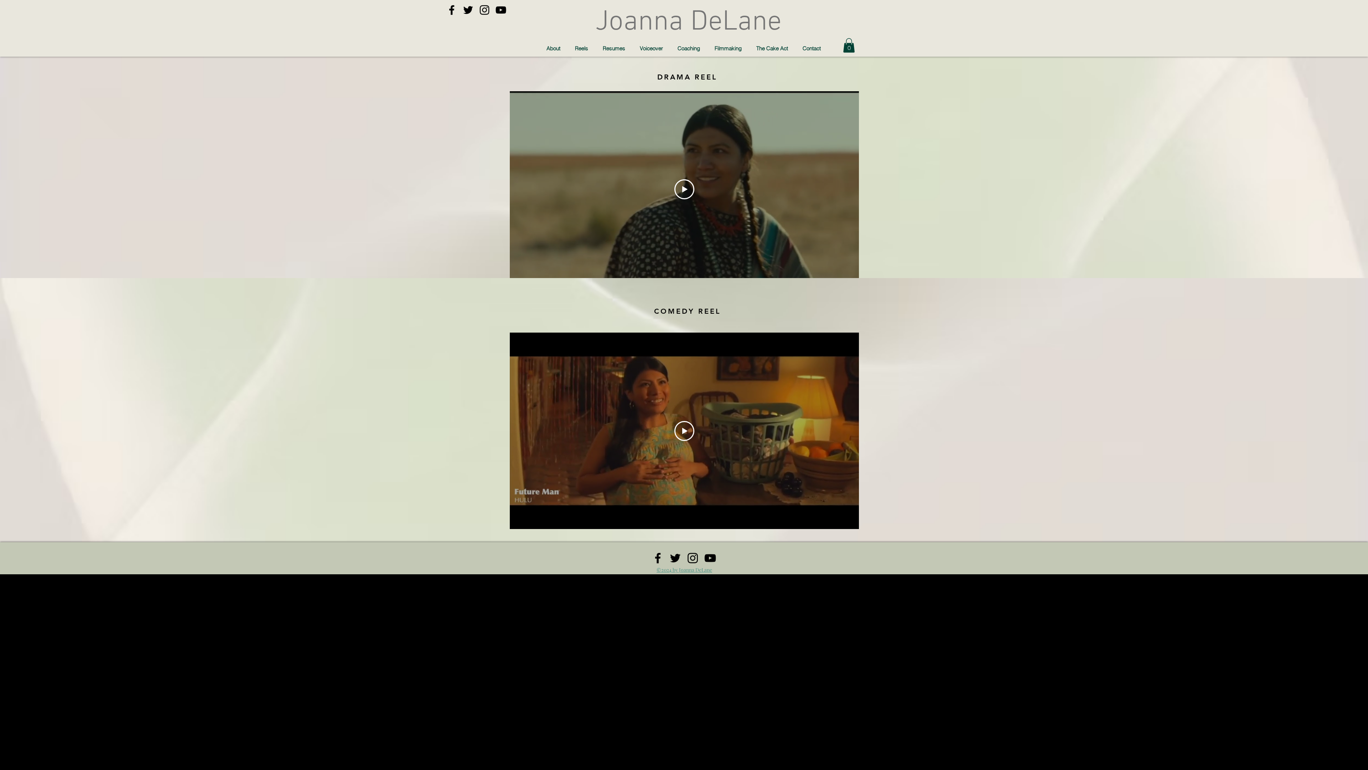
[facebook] (451, 10)
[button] (849, 45)
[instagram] (484, 10)
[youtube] (500, 10)
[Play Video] (684, 189)
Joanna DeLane (688, 22)
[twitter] (468, 10)
